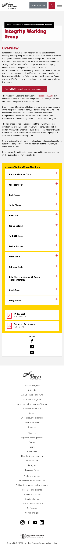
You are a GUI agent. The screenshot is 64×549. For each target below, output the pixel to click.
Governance (32, 451)
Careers (32, 413)
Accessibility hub (32, 385)
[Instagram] (22, 521)
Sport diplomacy (32, 499)
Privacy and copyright (48, 543)
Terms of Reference (24, 324)
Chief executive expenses (32, 417)
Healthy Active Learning (32, 456)
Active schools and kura (32, 394)
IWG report (19, 314)
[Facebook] (29, 521)
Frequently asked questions (32, 437)
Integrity (32, 465)
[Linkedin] (42, 521)
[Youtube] (35, 521)
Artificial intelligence (32, 399)
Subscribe (37, 5)
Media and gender (32, 476)
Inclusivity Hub (32, 460)
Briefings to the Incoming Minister (32, 404)
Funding (32, 442)
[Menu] (59, 5)
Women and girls (32, 512)
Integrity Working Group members (38, 25)
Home (9, 25)
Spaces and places (32, 494)
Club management (32, 422)
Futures (32, 447)
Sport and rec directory (32, 503)
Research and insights (32, 489)
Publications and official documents (32, 485)
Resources (17, 25)
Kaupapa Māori (32, 470)
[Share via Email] (32, 352)
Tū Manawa (32, 508)
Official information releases (32, 480)
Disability (32, 433)
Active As (32, 390)
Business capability (32, 408)
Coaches (32, 427)
